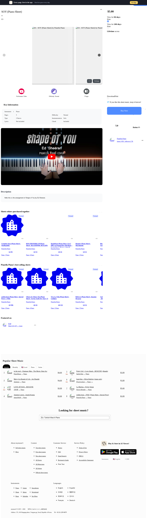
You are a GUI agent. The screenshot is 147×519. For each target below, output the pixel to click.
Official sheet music (42, 472)
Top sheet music (41, 448)
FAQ (59, 452)
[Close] (136, 2)
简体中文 (61, 496)
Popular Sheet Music (13, 361)
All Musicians (40, 464)
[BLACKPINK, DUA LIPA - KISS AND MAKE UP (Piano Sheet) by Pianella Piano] (37, 227)
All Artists (39, 468)
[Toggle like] (145, 108)
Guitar (25, 488)
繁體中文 (72, 492)
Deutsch (72, 500)
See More (35, 496)
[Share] (101, 9)
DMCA (81, 456)
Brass (17, 496)
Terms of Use (83, 448)
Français (61, 500)
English (60, 488)
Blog (17, 452)
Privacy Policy (83, 452)
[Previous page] (4, 55)
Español (72, 488)
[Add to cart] (143, 108)
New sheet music (41, 456)
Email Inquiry (62, 456)
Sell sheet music (20, 448)
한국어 (71, 496)
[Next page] (99, 55)
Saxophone (35, 488)
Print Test (61, 464)
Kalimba (25, 496)
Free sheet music (41, 452)
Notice (60, 448)
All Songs (39, 460)
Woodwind (35, 492)
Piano (17, 488)
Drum (17, 492)
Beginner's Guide (63, 460)
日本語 (60, 492)
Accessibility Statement (86, 460)
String (25, 492)
